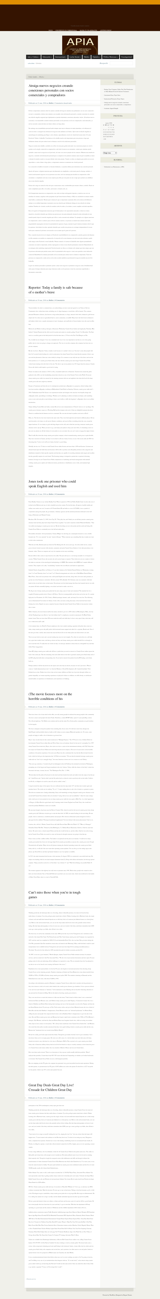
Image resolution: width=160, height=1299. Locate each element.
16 (110, 132)
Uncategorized (126, 57)
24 (112, 134)
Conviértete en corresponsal (66, 30)
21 (107, 134)
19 (104, 134)
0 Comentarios (60, 300)
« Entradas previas (31, 1279)
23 (110, 134)
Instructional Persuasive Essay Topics (114, 99)
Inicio (51, 30)
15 (109, 132)
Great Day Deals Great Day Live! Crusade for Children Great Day (51, 1087)
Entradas (38, 63)
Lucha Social (75, 57)
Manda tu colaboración (88, 30)
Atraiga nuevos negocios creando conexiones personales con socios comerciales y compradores (51, 90)
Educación (47, 57)
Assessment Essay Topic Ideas (112, 95)
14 (107, 132)
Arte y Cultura (33, 57)
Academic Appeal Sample (111, 108)
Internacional (60, 57)
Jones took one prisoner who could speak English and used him (52, 483)
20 (105, 134)
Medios (86, 57)
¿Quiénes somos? (106, 30)
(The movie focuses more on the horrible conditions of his (50, 696)
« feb (104, 139)
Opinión (96, 57)
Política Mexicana (111, 57)
